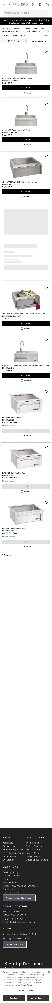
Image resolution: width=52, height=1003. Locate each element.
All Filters (15, 41)
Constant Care (33, 849)
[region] (26, 985)
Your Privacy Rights (26, 990)
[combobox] (39, 41)
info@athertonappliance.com (22, 922)
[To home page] (18, 5)
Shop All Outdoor (39, 29)
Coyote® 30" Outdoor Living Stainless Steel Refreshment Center (25, 366)
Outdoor (27, 29)
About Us (7, 879)
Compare (27, 93)
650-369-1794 (16, 918)
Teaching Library (10, 872)
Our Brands (8, 859)
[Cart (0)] (48, 4)
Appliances (17, 29)
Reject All (14, 998)
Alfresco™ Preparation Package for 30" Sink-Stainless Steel (23, 314)
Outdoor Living (10, 846)
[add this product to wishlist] (46, 52)
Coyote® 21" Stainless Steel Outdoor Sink (17, 78)
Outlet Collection (10, 856)
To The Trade (32, 842)
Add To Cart (26, 88)
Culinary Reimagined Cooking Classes (20, 885)
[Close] (49, 972)
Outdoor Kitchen (7, 31)
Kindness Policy (10, 882)
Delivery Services (34, 846)
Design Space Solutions (37, 859)
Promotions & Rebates (13, 852)
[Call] (40, 4)
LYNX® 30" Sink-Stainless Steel (13, 528)
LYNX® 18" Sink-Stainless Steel (13, 418)
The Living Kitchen (11, 875)
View (26, 431)
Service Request (33, 852)
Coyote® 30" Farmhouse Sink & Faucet (16, 130)
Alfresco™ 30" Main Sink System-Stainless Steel (19, 182)
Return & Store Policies (14, 892)
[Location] (33, 4)
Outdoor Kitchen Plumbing (26, 31)
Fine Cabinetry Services (14, 849)
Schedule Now (15, 944)
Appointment (31, 20)
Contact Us (8, 889)
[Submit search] (45, 12)
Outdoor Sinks (44, 31)
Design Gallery (33, 856)
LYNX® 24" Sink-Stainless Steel (13, 473)
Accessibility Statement (19, 898)
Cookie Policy (26, 985)
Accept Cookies (37, 998)
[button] (4, 4)
